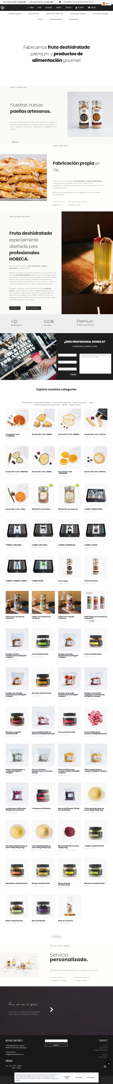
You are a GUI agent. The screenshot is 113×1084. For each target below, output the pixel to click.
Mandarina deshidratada (16, 883)
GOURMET (58, 7)
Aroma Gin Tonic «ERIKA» (42, 434)
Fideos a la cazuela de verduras (41, 617)
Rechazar (79, 1077)
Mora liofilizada (38, 921)
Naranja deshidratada (41, 693)
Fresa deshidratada (66, 732)
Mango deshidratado (41, 883)
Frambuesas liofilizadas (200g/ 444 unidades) (16, 809)
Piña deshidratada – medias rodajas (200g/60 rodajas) (69, 771)
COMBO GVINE (37, 581)
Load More (56, 937)
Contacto (68, 7)
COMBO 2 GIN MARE (13, 545)
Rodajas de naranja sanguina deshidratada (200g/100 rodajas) (94, 694)
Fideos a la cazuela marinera (66, 617)
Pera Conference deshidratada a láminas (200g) (42, 771)
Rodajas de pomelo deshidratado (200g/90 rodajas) (68, 694)
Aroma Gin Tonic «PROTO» (95, 472)
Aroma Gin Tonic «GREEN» (68, 434)
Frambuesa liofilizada (41, 808)
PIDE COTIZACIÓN (32, 308)
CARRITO (93, 7)
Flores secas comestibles (100, 14)
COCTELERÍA (49, 7)
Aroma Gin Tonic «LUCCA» (95, 434)
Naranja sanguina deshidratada (13, 733)
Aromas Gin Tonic (33, 14)
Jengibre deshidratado (94, 846)
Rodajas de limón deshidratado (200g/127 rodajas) (68, 655)
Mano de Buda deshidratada (64, 884)
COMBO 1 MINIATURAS (93, 509)
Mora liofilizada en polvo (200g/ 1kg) (68, 847)
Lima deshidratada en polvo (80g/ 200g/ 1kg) (41, 847)
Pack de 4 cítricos (65, 921)
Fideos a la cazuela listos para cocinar (47, 405)
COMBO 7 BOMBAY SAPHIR (16, 581)
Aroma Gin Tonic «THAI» (16, 509)
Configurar (90, 1077)
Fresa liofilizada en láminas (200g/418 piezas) (95, 733)
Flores (91, 402)
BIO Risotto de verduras (68, 509)
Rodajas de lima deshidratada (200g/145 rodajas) (16, 655)
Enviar (73, 374)
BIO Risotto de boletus (41, 509)
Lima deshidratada (40, 654)
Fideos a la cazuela (56, 19)
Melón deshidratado (14, 921)
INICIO (39, 7)
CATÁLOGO (13, 308)
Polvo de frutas (73, 19)
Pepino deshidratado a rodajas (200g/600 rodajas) (15, 771)
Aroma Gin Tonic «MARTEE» (17, 472)
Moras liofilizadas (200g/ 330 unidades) (68, 809)
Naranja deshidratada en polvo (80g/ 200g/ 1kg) (16, 847)
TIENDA (31, 7)
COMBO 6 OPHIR (90, 545)
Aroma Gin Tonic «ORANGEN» (65, 472)
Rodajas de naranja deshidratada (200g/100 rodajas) (16, 694)
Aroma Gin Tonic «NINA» (42, 472)
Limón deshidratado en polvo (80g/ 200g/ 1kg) (94, 809)
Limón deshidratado (93, 654)
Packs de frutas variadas (77, 14)
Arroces (40, 19)
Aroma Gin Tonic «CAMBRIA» (13, 435)
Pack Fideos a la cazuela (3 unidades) (95, 617)
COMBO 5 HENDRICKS (66, 545)
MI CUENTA (81, 7)
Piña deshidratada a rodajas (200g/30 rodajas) (95, 770)
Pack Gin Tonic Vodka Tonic (54, 14)
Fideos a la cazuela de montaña (15, 617)
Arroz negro (63, 581)
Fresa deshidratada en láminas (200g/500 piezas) (43, 733)
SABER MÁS (15, 142)
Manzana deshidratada (94, 883)
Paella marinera (91, 581)
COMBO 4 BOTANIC (39, 545)
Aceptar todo (67, 1077)
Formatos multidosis (15, 14)
